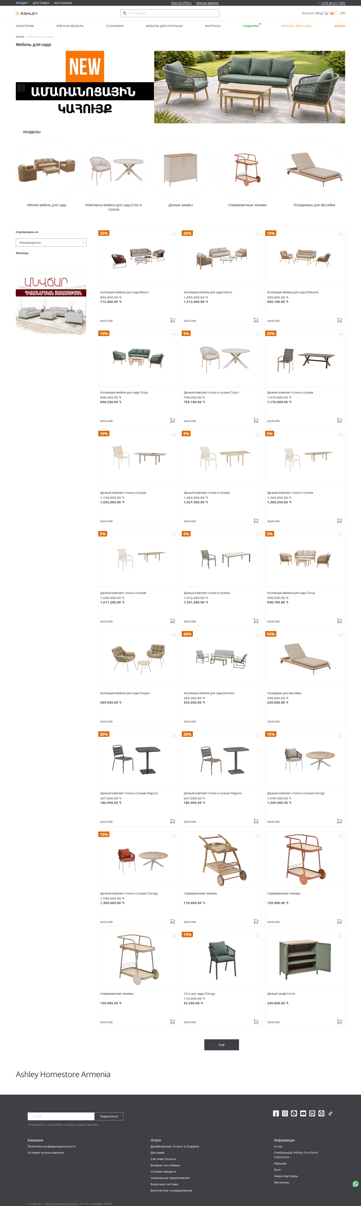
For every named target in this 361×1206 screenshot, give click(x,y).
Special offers (181, 3)
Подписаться (109, 1116)
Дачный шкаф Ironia (281, 993)
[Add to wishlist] (174, 234)
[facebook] (276, 1113)
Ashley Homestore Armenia (61, 1203)
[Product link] (138, 258)
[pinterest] (321, 1113)
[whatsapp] (294, 1113)
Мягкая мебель (207, 3)
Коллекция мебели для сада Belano (124, 292)
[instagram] (285, 1113)
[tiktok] (330, 1113)
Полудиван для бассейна (284, 693)
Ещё (222, 1045)
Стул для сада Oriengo (199, 993)
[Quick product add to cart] (172, 320)
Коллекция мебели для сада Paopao (125, 693)
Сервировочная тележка (200, 893)
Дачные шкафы (180, 205)
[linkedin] (312, 1113)
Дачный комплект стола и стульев (290, 392)
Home (20, 37)
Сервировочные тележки (247, 205)
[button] (308, 13)
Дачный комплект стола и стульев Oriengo (296, 793)
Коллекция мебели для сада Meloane (292, 292)
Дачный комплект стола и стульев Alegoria (129, 793)
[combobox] (169, 13)
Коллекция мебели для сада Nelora (208, 292)
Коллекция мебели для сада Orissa (124, 392)
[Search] (124, 13)
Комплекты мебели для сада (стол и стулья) (113, 207)
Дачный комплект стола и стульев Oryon (211, 392)
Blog (319, 13)
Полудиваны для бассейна (314, 205)
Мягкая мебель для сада (46, 205)
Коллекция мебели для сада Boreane (209, 693)
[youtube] (303, 1113)
